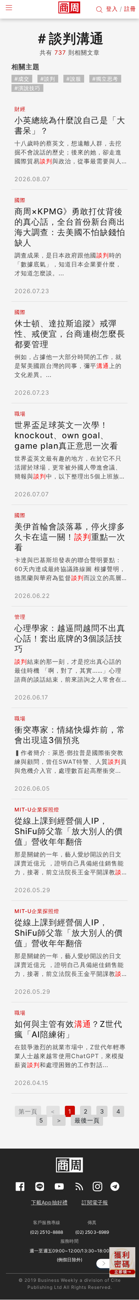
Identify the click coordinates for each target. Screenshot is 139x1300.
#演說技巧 (27, 88)
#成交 (21, 79)
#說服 (73, 79)
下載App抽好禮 (49, 1202)
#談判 (47, 79)
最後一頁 (87, 1120)
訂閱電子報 (95, 1202)
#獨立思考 (105, 79)
